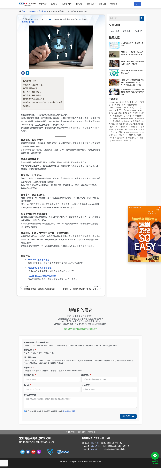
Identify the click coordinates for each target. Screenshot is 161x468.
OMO (112, 110)
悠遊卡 (116, 118)
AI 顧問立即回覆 (154, 462)
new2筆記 (115, 31)
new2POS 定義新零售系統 (40, 267)
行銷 (121, 132)
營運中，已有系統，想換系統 (81, 345)
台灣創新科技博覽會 (122, 113)
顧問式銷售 (117, 140)
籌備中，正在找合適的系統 (36, 345)
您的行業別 (29, 349)
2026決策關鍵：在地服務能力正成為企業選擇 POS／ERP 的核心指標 (132, 92)
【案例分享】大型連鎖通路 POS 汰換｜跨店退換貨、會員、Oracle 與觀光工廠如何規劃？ (132, 82)
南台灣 (45, 370)
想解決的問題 (30, 395)
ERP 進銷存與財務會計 (103, 360)
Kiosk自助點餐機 (131, 105)
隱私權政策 (63, 462)
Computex (115, 102)
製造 (47, 353)
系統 (113, 126)
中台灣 (36, 370)
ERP (52, 19)
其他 (53, 353)
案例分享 (123, 124)
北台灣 (28, 370)
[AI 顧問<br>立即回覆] (155, 456)
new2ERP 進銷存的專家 (38, 259)
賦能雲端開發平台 (133, 132)
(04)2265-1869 (96, 449)
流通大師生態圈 (136, 124)
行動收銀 (133, 129)
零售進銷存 (133, 138)
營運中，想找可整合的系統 (106, 345)
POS (57, 19)
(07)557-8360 (95, 443)
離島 (60, 370)
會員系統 (136, 121)
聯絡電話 (85, 375)
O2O (139, 107)
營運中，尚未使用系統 (58, 345)
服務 (40, 353)
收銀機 (125, 121)
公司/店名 (85, 385)
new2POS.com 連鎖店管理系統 (42, 275)
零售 (27, 353)
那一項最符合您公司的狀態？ (37, 342)
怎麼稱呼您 (29, 375)
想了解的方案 (30, 357)
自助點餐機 (134, 127)
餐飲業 (127, 140)
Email (27, 385)
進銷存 (123, 135)
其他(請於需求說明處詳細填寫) (52, 363)
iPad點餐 (118, 105)
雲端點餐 (122, 137)
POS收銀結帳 (133, 110)
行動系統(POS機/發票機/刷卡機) (79, 360)
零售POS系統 (31, 360)
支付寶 (117, 121)
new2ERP (115, 107)
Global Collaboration (73, 370)
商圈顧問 (118, 115)
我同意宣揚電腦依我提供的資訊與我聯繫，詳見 (50, 411)
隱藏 (34, 80)
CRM (125, 102)
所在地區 (28, 367)
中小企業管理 (64, 19)
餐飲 (34, 353)
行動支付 (122, 129)
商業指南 (26, 19)
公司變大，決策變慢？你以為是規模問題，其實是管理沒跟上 (132, 53)
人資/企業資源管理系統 (124, 360)
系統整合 (74, 19)
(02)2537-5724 (96, 446)
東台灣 (53, 370)
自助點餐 (123, 127)
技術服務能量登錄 (128, 118)
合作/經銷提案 (31, 363)
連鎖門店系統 (58, 360)
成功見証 (138, 31)
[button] (23, 73)
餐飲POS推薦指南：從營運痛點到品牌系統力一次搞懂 (132, 62)
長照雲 (132, 135)
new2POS (128, 107)
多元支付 (129, 115)
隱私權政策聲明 (69, 411)
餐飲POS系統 (44, 360)
